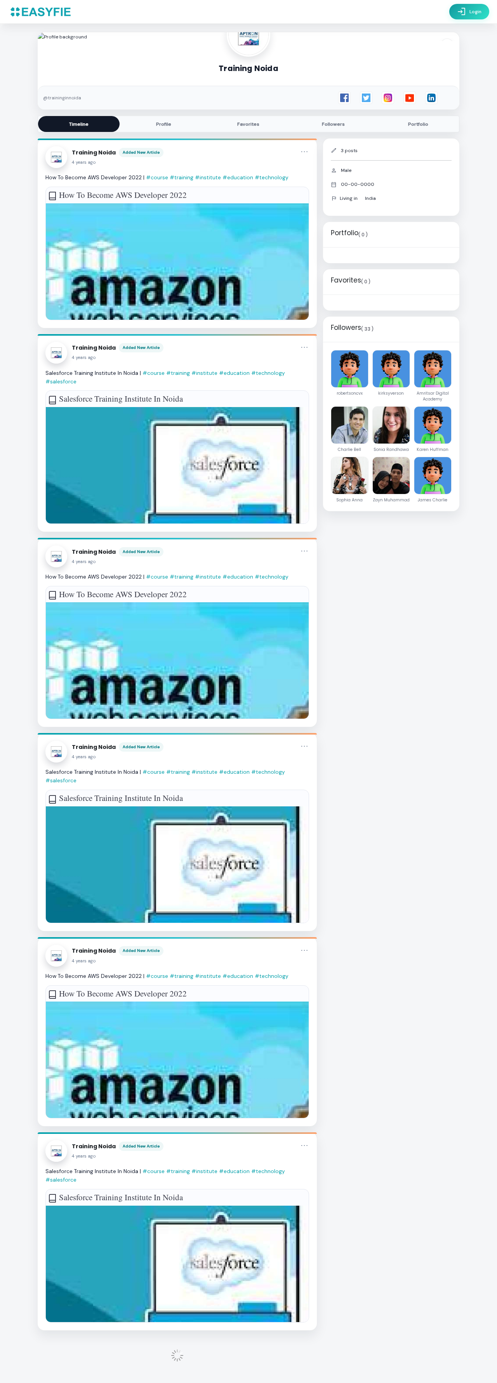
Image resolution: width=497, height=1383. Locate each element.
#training (181, 177)
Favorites (248, 124)
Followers (333, 124)
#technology (271, 177)
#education (237, 177)
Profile (163, 124)
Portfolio (418, 124)
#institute (208, 177)
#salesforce (60, 381)
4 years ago (84, 162)
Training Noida (94, 152)
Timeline (79, 124)
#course (157, 177)
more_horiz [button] (304, 151)
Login (469, 11)
